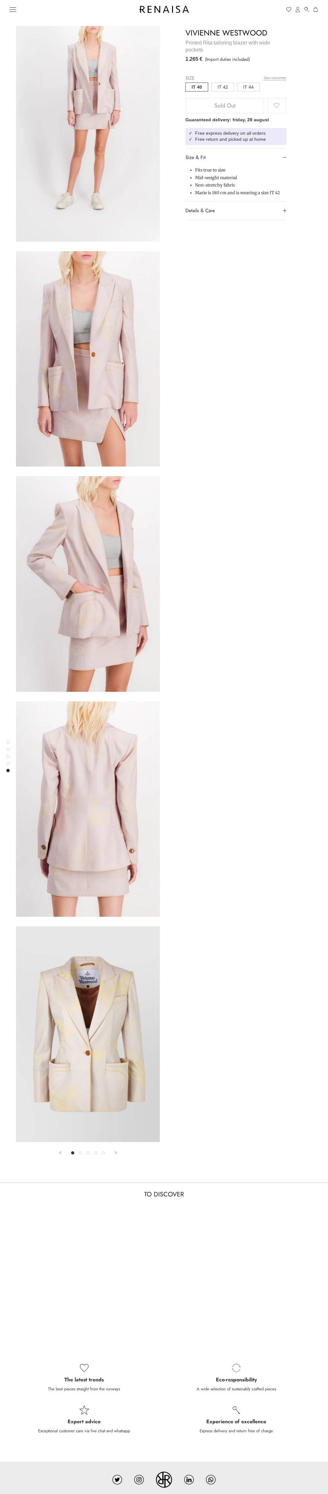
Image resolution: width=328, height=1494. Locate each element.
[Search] (306, 9)
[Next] (116, 1152)
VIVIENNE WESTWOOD (226, 32)
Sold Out (224, 105)
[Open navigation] (13, 9)
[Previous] (60, 1152)
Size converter (275, 78)
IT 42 (222, 87)
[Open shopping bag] (315, 9)
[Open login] (297, 9)
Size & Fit (195, 157)
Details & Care (200, 210)
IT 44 (248, 87)
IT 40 (197, 87)
